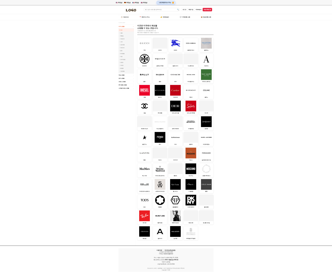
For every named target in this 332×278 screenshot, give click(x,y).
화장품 (121, 68)
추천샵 (120, 2)
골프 (121, 50)
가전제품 (122, 71)
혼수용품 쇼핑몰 (123, 85)
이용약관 (159, 250)
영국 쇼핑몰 (121, 78)
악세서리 (122, 47)
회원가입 (191, 9)
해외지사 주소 (144, 17)
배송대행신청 (207, 9)
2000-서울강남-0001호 (171, 259)
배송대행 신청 (206, 17)
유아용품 (122, 53)
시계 (121, 41)
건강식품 (122, 44)
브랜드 (121, 62)
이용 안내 (125, 17)
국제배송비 (199, 9)
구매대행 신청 (185, 17)
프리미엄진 (122, 59)
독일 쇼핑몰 (121, 75)
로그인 (184, 9)
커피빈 (121, 65)
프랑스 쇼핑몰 (122, 81)
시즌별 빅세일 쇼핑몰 (124, 88)
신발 (121, 33)
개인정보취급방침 (169, 250)
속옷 (121, 56)
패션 (121, 30)
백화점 (121, 36)
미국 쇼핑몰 (121, 26)
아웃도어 (122, 38)
